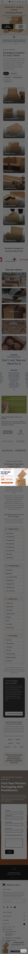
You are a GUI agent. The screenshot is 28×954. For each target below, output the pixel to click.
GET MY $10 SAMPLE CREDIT (7, 482)
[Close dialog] (0, 468)
